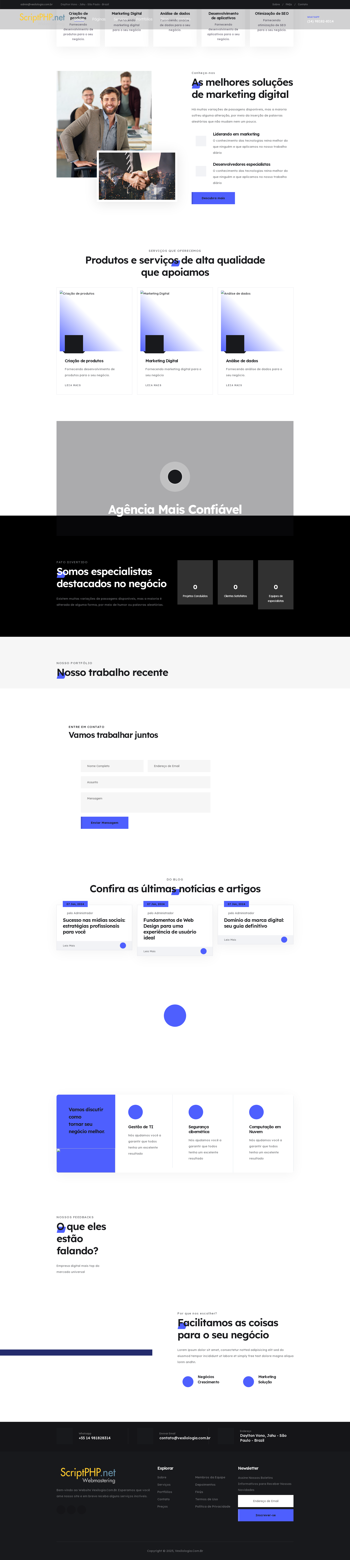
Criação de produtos (84, 360)
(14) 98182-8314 (320, 19)
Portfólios (144, 19)
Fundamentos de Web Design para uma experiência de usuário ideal (169, 928)
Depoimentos (205, 1484)
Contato (303, 4)
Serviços (121, 19)
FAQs (289, 4)
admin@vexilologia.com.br (36, 4)
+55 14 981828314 (95, 1438)
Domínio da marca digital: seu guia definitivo (254, 923)
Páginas (99, 19)
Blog (164, 19)
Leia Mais (73, 385)
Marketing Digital (161, 360)
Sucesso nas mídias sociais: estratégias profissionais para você (94, 926)
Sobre (276, 4)
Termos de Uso (206, 1499)
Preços (162, 1506)
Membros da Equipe (210, 1477)
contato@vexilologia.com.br (184, 1438)
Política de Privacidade (212, 1506)
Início (79, 19)
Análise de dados (242, 360)
